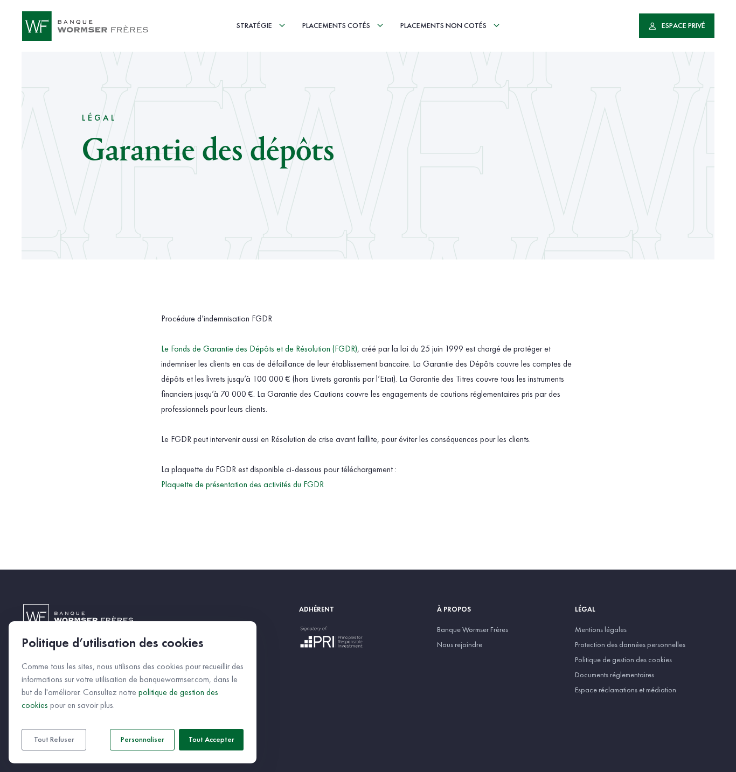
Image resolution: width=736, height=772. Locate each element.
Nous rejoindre (459, 644)
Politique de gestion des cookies (623, 659)
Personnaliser (142, 739)
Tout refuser (54, 739)
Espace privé (683, 26)
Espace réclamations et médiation (625, 689)
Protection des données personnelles (630, 644)
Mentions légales (601, 629)
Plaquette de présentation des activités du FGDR (242, 484)
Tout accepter (211, 739)
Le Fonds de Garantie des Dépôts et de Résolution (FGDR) (259, 348)
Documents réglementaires (614, 674)
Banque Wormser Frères (472, 629)
